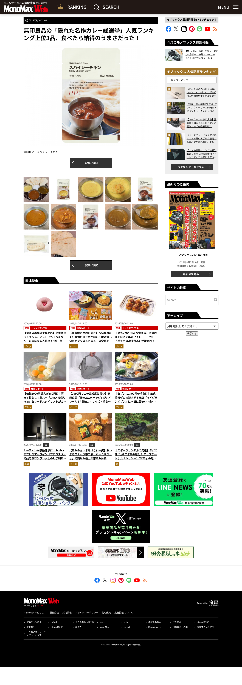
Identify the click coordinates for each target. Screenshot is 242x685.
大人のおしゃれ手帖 (84, 621)
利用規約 (106, 612)
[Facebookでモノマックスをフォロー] (168, 30)
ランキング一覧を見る (191, 167)
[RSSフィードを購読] (215, 30)
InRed (54, 621)
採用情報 (67, 612)
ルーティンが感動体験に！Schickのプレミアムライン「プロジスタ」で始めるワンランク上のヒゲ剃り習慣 (45, 456)
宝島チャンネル (34, 621)
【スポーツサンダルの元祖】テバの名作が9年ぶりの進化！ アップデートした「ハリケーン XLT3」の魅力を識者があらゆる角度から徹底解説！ (136, 458)
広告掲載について (123, 612)
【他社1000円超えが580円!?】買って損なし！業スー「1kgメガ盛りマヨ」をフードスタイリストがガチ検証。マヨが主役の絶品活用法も (45, 399)
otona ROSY (203, 621)
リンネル (177, 621)
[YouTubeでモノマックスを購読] (207, 30)
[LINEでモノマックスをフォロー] (199, 30)
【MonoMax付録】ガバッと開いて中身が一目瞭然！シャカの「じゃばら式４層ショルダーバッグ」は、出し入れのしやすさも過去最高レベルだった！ (201, 54)
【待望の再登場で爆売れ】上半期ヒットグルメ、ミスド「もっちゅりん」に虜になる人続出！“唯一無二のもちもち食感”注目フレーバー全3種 (45, 341)
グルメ (27, 346)
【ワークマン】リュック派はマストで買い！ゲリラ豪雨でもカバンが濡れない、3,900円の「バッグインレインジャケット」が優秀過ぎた (201, 138)
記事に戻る (92, 163)
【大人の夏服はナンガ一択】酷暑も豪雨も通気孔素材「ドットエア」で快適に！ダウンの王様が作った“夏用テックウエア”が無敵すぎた (201, 154)
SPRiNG (30, 626)
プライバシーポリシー (86, 612)
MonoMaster (154, 626)
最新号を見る (191, 274)
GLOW (78, 626)
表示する (191, 333)
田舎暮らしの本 (180, 626)
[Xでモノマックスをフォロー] (176, 30)
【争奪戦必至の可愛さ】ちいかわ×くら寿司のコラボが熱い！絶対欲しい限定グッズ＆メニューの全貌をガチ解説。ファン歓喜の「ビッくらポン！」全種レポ (90, 341)
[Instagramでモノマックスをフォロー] (184, 30)
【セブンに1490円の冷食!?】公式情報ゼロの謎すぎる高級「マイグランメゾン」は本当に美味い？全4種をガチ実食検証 (136, 399)
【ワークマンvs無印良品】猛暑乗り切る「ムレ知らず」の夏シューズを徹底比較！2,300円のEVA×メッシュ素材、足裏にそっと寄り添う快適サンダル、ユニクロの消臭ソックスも (201, 123)
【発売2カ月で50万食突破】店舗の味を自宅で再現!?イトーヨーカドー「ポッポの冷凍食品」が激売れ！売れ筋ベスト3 (136, 339)
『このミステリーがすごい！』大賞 (36, 633)
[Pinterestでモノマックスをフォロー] (192, 30)
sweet (103, 621)
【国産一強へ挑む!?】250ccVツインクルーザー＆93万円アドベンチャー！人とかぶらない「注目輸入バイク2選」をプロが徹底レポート (202, 107)
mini (126, 621)
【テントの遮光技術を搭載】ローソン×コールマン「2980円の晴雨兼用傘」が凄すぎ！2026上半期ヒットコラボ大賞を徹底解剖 (201, 92)
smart (127, 626)
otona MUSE (57, 626)
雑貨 (26, 463)
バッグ (73, 407)
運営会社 (54, 612)
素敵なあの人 (154, 621)
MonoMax (104, 626)
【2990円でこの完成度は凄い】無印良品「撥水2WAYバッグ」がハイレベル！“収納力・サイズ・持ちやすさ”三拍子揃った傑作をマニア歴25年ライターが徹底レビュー (90, 401)
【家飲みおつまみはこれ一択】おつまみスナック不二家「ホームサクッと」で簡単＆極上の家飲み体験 (90, 454)
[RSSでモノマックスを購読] (145, 581)
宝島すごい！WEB (205, 626)
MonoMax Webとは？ (35, 612)
